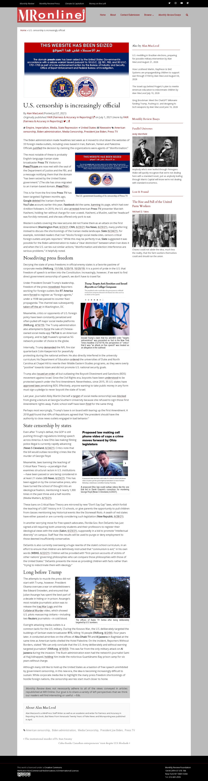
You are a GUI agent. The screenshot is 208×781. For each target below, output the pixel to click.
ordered (74, 359)
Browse (148, 14)
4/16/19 (39, 325)
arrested (74, 208)
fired (88, 404)
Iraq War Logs (45, 606)
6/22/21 (44, 553)
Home (103, 14)
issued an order (46, 373)
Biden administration (49, 131)
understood (111, 377)
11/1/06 (58, 268)
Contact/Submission (130, 14)
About (113, 14)
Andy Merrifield (139, 134)
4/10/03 (63, 648)
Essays (169, 14)
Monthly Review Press (49, 3)
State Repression (68, 127)
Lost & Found (140, 192)
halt (45, 337)
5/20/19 (68, 268)
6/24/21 (112, 231)
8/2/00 (108, 632)
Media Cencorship (72, 131)
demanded (50, 347)
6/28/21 (118, 516)
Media (53, 127)
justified (37, 148)
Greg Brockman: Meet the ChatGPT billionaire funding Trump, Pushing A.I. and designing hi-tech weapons (154, 103)
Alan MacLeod (35, 113)
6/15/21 (46, 498)
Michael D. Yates (140, 211)
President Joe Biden (95, 131)
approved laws (31, 385)
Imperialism (42, 127)
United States (88, 127)
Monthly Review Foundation (178, 767)
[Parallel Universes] (155, 151)
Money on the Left (97, 3)
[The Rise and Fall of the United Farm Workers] (154, 230)
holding (48, 656)
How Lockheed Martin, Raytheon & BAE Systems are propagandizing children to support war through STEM (155, 72)
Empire (30, 127)
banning (95, 204)
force (47, 329)
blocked (121, 396)
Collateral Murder (33, 610)
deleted (36, 200)
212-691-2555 (175, 777)
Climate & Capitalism (74, 3)
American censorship (38, 730)
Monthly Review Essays (146, 119)
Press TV (113, 131)
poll (31, 414)
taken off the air (32, 306)
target (76, 396)
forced (33, 294)
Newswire (105, 127)
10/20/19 (79, 268)
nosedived (54, 286)
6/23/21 (64, 227)
